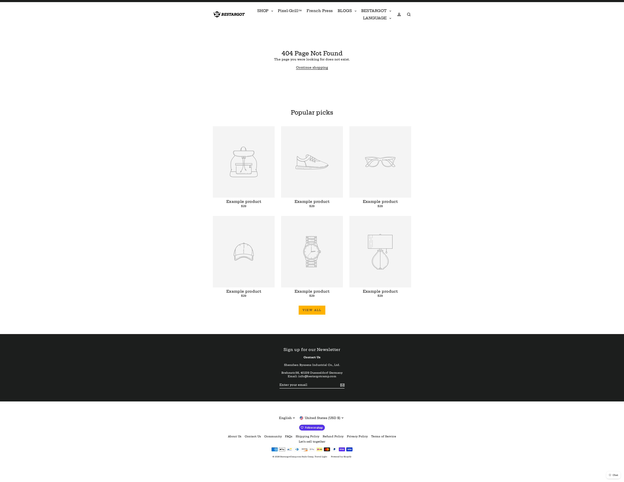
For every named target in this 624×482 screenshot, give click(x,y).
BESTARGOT (374, 10)
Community (273, 436)
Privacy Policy (357, 436)
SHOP (263, 10)
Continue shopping (312, 67)
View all (312, 310)
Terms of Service (383, 436)
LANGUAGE (375, 18)
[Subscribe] (341, 384)
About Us (234, 436)
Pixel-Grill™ (290, 10)
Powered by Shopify (341, 457)
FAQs (288, 436)
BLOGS (345, 10)
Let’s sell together (312, 441)
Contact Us (253, 436)
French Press (320, 10)
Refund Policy (333, 436)
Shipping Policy (307, 436)
